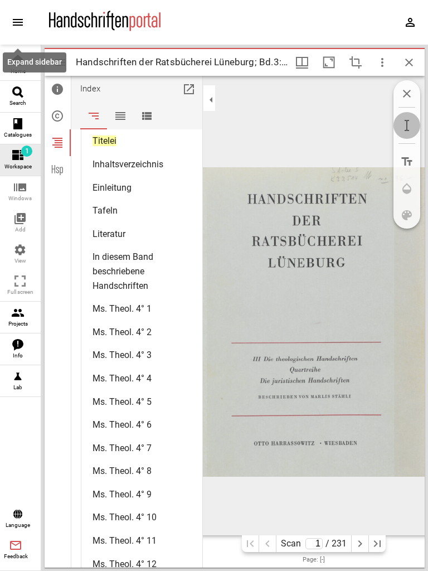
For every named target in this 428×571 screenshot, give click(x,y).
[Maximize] (328, 62)
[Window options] (382, 62)
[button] (20, 192)
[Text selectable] (406, 125)
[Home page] (104, 28)
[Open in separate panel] (189, 89)
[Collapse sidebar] (211, 100)
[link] (20, 65)
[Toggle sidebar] (60, 62)
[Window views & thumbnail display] (302, 62)
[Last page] (377, 543)
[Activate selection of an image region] (355, 62)
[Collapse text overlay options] (406, 93)
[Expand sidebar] (17, 22)
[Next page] (360, 543)
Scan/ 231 (313, 543)
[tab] (58, 89)
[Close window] (409, 62)
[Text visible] (406, 161)
